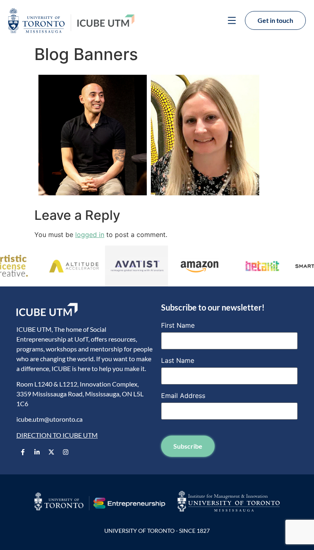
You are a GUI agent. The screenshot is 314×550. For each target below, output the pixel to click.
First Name (178, 325)
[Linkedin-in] (37, 452)
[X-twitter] (51, 452)
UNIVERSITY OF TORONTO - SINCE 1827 (157, 530)
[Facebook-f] (22, 452)
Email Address (183, 395)
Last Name (177, 360)
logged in (89, 234)
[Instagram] (65, 452)
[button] (231, 21)
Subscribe (187, 446)
